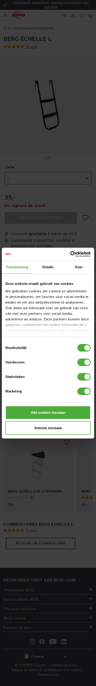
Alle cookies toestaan (48, 412)
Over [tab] (79, 267)
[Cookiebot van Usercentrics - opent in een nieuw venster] (70, 254)
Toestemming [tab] (17, 267)
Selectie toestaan (48, 428)
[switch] (84, 362)
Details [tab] (48, 267)
